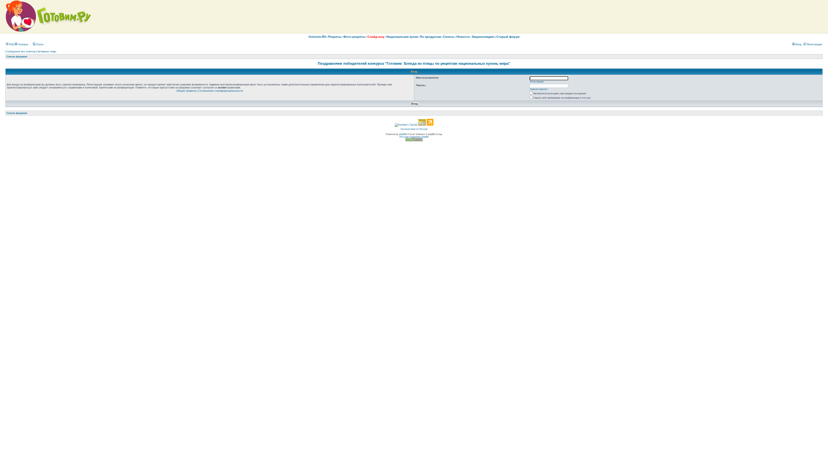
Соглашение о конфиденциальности (220, 90)
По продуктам (430, 36)
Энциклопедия (483, 36)
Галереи (22, 44)
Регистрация (814, 44)
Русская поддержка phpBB (414, 136)
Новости (463, 36)
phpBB (402, 134)
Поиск (39, 44)
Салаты (449, 36)
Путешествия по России (414, 129)
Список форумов (16, 56)
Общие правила (186, 90)
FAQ (11, 44)
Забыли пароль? (539, 89)
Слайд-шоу (375, 36)
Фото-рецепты (354, 36)
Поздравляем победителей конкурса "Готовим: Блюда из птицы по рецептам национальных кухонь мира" (414, 63)
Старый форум (507, 36)
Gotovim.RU (317, 36)
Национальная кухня (402, 36)
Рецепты (334, 36)
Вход (798, 44)
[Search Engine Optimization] (414, 140)
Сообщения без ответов (20, 51)
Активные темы (46, 51)
